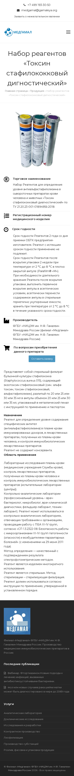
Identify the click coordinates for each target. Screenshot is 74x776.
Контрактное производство (22, 731)
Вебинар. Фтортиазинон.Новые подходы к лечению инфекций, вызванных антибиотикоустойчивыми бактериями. (33, 677)
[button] (68, 32)
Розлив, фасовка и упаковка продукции (29, 749)
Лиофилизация (13, 737)
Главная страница (16, 90)
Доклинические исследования (23, 719)
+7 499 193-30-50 (39, 5)
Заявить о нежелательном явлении (37, 16)
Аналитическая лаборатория (23, 713)
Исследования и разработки (22, 725)
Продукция (37, 90)
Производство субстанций (21, 743)
